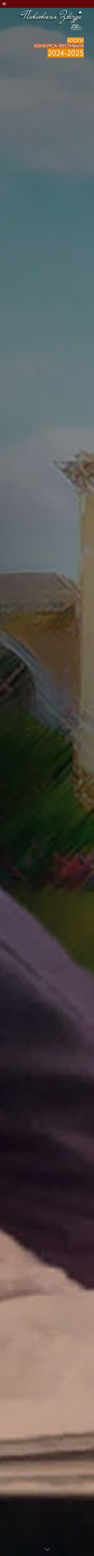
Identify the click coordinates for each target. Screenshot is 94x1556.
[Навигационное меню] (4, 4)
